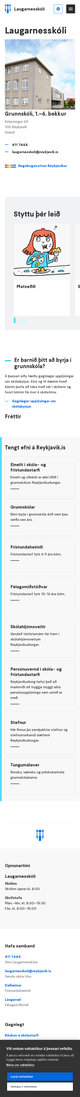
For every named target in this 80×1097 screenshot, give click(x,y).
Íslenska (58, 8)
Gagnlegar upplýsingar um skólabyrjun (34, 404)
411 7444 (20, 144)
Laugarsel (16, 1002)
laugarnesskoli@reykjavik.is (35, 152)
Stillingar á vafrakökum (24, 1086)
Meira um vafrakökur (20, 1065)
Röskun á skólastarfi (21, 1035)
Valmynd (70, 8)
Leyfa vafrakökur (22, 1076)
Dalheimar (18, 988)
